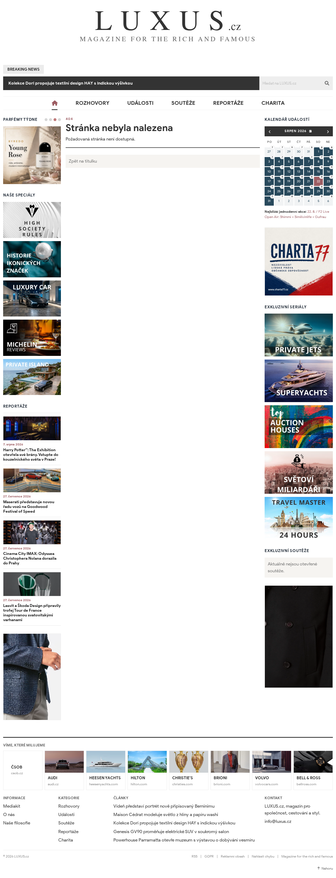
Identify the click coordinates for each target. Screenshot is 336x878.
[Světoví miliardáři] (299, 472)
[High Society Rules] (32, 220)
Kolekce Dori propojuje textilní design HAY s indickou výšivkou (174, 823)
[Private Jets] (299, 335)
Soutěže (183, 103)
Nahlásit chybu (263, 856)
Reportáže (228, 103)
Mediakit (11, 806)
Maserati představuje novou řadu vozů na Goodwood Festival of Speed (28, 507)
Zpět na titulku (83, 161)
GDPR (209, 856)
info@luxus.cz (278, 821)
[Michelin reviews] (32, 338)
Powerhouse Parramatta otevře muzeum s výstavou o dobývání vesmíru (184, 840)
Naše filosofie (16, 823)
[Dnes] (310, 131)
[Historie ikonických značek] (32, 259)
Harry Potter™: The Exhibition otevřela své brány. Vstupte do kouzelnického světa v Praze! (30, 455)
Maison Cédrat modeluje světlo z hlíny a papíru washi (165, 814)
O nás (9, 814)
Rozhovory (92, 103)
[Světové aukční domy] (299, 426)
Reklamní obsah (233, 856)
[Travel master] (299, 518)
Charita (273, 103)
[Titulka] (55, 103)
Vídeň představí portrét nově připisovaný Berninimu (163, 806)
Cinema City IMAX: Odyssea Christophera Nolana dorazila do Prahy (29, 558)
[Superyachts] (299, 381)
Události (140, 103)
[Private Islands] (32, 377)
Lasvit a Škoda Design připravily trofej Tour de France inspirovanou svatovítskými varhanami (32, 612)
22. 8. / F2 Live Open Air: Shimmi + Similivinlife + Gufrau (297, 214)
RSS (194, 856)
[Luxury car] (32, 298)
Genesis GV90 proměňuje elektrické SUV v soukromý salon (66, 83)
